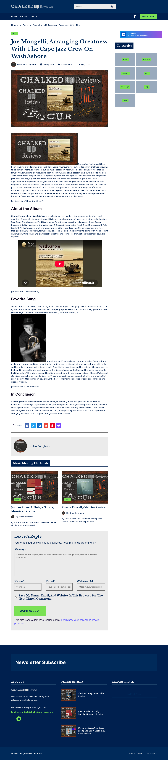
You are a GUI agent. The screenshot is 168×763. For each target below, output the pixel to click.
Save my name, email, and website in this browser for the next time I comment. (61, 597)
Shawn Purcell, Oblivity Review (84, 507)
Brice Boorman (26, 516)
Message (20, 549)
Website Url (85, 581)
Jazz (25, 25)
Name (19, 581)
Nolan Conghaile (28, 64)
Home (14, 25)
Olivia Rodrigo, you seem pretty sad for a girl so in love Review (91, 731)
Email (50, 581)
